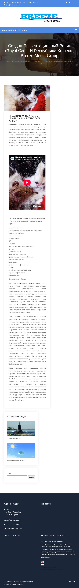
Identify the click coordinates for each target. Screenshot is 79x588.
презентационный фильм (24, 283)
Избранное (37, 61)
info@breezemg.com (13, 5)
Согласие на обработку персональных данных (52, 569)
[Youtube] (66, 2)
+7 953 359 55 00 (31, 2)
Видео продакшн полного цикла (18, 61)
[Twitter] (69, 2)
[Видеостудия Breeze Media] (39, 17)
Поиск (9, 473)
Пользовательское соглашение (48, 567)
